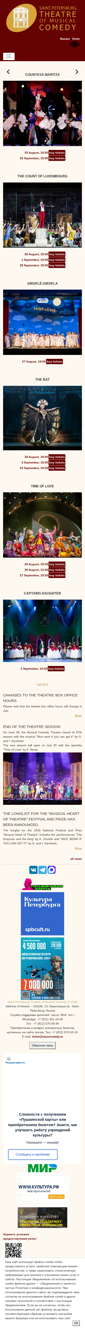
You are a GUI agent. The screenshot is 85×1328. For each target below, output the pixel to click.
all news (76, 858)
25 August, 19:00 (36, 152)
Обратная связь (42, 1045)
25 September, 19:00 (34, 158)
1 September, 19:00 (34, 259)
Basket (65, 38)
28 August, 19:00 (36, 457)
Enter (76, 38)
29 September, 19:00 (34, 265)
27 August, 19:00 (34, 361)
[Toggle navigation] (9, 56)
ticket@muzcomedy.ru (47, 1036)
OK (76, 1323)
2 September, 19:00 (34, 668)
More (78, 715)
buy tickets (57, 152)
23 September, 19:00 (34, 468)
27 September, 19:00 (34, 575)
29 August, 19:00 (36, 564)
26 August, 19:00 (36, 254)
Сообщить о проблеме (33, 1154)
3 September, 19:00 (34, 462)
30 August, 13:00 (36, 569)
